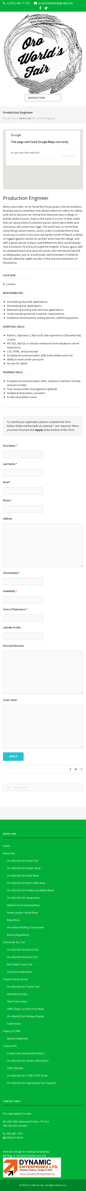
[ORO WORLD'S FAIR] (43, 53)
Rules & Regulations (18, 935)
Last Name (10, 464)
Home (22, 118)
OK (68, 152)
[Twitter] (46, 7)
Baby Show (13, 920)
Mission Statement (17, 1038)
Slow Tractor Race (17, 1001)
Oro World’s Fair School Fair (23, 949)
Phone (7, 500)
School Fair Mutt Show (19, 972)
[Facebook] (40, 7)
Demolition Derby (17, 994)
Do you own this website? (25, 152)
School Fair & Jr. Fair (14, 942)
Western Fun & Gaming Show (23, 905)
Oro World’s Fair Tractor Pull (23, 986)
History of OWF (11, 1031)
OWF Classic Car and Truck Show (25, 1009)
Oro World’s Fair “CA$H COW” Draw (27, 1075)
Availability (10, 591)
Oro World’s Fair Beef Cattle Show (26, 883)
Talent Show (14, 1023)
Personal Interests (13, 645)
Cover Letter (10, 700)
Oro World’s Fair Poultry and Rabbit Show (30, 890)
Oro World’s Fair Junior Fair (22, 957)
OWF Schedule (15, 1068)
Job (29, 118)
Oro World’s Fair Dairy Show (23, 875)
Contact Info (10, 1046)
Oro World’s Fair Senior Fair (22, 860)
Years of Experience (15, 609)
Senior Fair (9, 853)
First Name (10, 445)
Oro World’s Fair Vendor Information (28, 1060)
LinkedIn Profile (12, 627)
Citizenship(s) (11, 573)
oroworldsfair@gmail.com (55, 3)
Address (7, 518)
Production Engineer (26, 198)
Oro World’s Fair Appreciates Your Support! (31, 1083)
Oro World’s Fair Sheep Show (23, 898)
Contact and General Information (25, 1053)
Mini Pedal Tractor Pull (19, 964)
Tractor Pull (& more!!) (15, 979)
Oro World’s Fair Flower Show (23, 868)
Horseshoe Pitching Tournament (25, 927)
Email (7, 482)
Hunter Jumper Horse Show (22, 912)
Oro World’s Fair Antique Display (25, 1016)
